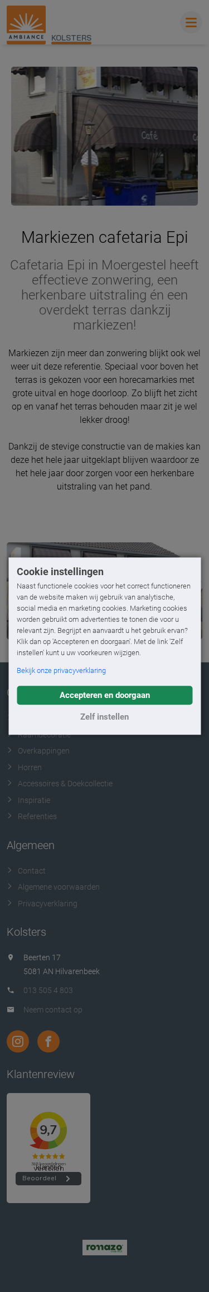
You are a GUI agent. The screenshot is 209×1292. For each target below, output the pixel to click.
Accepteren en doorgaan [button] (105, 695)
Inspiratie (34, 800)
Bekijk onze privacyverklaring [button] (61, 670)
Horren (30, 767)
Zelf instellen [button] (104, 717)
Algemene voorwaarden (59, 886)
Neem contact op (52, 1009)
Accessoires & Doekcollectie (65, 783)
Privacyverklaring (47, 903)
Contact (32, 870)
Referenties (37, 816)
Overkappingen (44, 750)
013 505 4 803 (48, 990)
